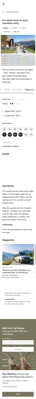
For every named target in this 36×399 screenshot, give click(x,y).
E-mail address (6, 338)
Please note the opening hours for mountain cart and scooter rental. (17, 200)
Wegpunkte (30, 89)
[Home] (3, 5)
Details (7, 89)
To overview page (11, 12)
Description (17, 89)
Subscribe (18, 349)
